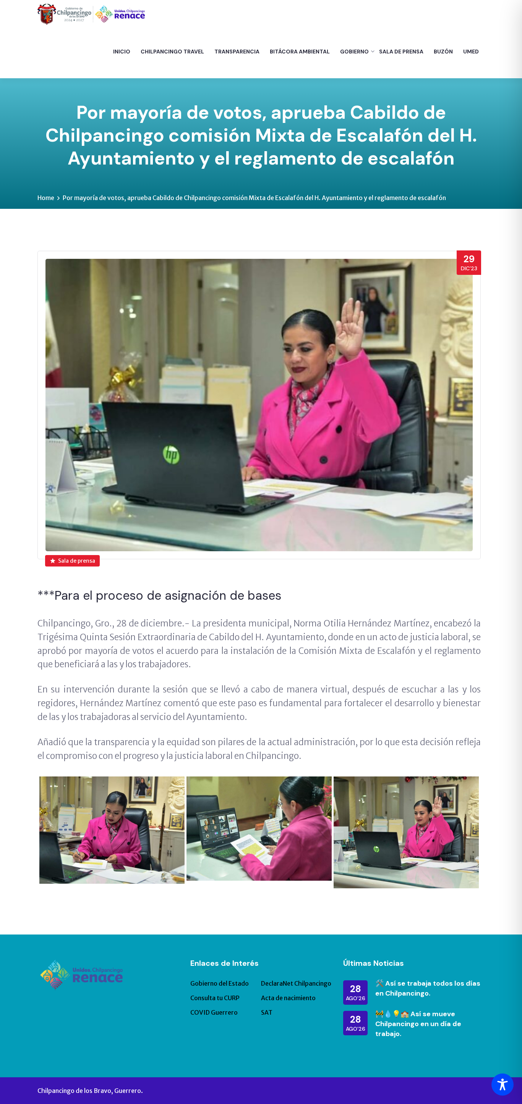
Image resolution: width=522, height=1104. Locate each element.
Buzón (443, 51)
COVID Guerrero (214, 1012)
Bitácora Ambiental (300, 51)
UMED (471, 51)
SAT (266, 1012)
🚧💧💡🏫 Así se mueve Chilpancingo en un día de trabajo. (418, 1023)
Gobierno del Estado (219, 983)
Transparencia (236, 51)
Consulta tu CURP (215, 998)
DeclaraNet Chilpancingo (296, 983)
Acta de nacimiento (288, 998)
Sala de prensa (76, 560)
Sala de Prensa (401, 51)
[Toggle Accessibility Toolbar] (502, 1084)
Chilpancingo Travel (172, 51)
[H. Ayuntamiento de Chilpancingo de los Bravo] (91, 14)
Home (45, 198)
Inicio (121, 51)
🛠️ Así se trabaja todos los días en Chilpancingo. (427, 988)
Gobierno (354, 51)
